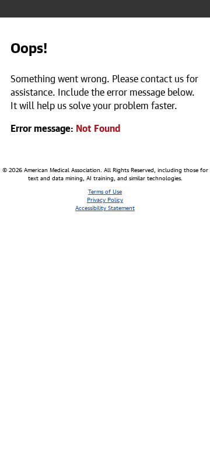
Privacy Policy (105, 199)
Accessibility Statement (105, 207)
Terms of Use (105, 190)
